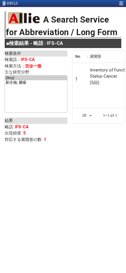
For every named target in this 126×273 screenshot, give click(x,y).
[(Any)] (36, 78)
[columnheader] (79, 56)
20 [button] (84, 115)
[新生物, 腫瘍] (36, 83)
